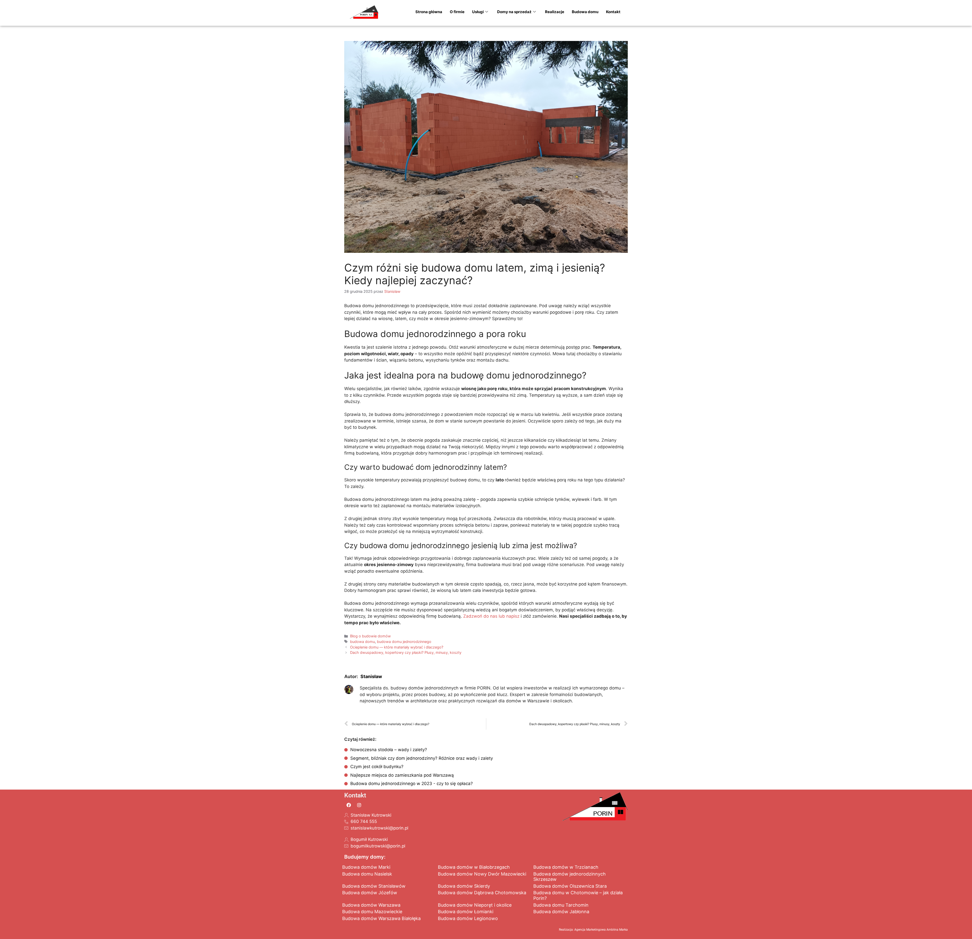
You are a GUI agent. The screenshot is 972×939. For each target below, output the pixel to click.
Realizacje (554, 11)
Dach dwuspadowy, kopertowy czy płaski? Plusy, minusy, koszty (405, 652)
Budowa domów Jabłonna (561, 911)
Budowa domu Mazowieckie (372, 911)
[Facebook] (348, 805)
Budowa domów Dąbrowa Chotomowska (482, 892)
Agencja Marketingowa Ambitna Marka (601, 929)
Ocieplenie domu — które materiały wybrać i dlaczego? (396, 647)
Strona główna (428, 11)
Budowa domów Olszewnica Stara (570, 886)
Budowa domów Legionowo (468, 918)
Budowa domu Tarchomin (561, 905)
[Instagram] (359, 805)
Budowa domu (585, 11)
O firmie (457, 11)
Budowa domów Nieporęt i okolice (475, 905)
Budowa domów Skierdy (464, 886)
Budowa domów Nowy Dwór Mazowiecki (482, 874)
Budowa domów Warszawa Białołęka (381, 918)
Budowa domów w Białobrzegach (474, 867)
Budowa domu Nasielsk (367, 874)
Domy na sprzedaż (514, 11)
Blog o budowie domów (370, 636)
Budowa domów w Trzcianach (565, 867)
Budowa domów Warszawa (371, 905)
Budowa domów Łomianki (465, 911)
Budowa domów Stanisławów (374, 886)
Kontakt (613, 11)
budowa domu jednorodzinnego (404, 641)
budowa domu (362, 641)
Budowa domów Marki (366, 867)
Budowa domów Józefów (369, 892)
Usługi (478, 11)
